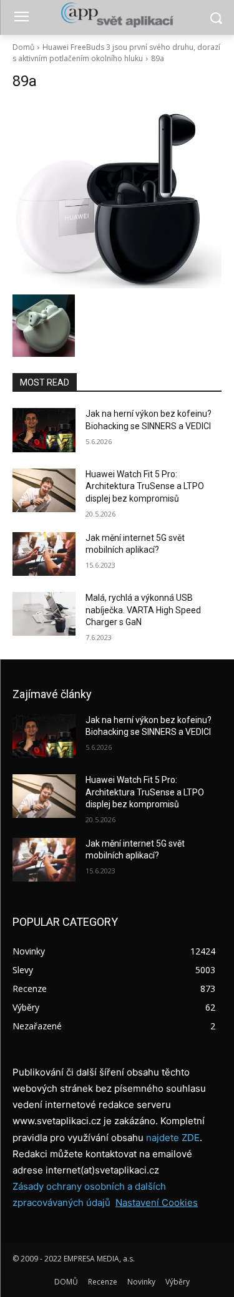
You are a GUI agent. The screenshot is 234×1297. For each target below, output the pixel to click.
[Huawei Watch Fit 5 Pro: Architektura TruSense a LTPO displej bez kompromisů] (44, 490)
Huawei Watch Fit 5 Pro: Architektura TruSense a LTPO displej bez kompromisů (144, 486)
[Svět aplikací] (117, 14)
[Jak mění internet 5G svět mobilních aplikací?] (44, 554)
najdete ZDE (173, 1138)
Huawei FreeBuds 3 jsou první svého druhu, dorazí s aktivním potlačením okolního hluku (116, 53)
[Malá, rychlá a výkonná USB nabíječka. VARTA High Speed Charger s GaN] (44, 614)
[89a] (117, 195)
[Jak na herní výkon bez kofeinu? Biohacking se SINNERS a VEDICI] (44, 430)
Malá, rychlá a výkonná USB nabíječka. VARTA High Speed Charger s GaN (143, 610)
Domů (23, 47)
